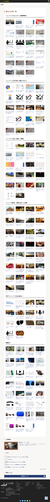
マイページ (38, 482)
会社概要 (38, 483)
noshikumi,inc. (7, 497)
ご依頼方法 (18, 489)
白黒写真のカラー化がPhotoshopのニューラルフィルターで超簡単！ (15, 462)
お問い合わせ (27, 483)
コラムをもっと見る (43, 469)
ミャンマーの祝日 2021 (8, 459)
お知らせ (18, 485)
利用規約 (27, 485)
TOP (17, 482)
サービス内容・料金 (20, 487)
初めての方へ (18, 486)
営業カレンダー (19, 483)
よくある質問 (27, 482)
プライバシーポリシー (40, 486)
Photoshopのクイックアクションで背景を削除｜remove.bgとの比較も (15, 464)
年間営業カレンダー (25, 476)
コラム (33, 482)
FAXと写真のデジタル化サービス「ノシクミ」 (41, 488)
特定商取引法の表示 (40, 485)
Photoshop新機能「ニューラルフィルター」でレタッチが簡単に (14, 467)
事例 (32, 483)
